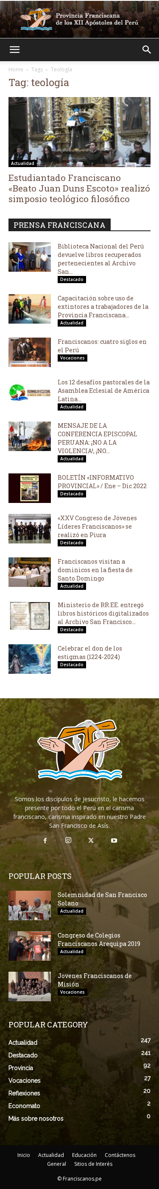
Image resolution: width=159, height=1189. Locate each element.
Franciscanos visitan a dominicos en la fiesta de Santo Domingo (95, 569)
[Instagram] (68, 840)
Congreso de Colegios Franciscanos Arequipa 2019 (99, 939)
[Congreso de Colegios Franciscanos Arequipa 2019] (29, 946)
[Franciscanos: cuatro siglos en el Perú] (29, 352)
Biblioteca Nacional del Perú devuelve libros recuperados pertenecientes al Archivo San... (101, 259)
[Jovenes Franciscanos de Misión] (29, 986)
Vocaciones (72, 358)
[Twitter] (91, 840)
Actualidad (22, 163)
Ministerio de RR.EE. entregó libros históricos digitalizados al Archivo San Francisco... (103, 613)
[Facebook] (45, 840)
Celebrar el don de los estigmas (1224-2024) (90, 652)
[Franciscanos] (79, 19)
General (56, 1163)
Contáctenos (120, 1155)
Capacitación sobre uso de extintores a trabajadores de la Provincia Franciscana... (103, 306)
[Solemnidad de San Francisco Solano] (29, 905)
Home (15, 69)
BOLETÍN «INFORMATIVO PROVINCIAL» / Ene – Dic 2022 (102, 481)
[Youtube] (114, 840)
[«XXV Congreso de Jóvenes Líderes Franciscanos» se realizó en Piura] (29, 528)
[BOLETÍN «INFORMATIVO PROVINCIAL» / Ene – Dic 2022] (29, 488)
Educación (84, 1155)
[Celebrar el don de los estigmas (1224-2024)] (29, 659)
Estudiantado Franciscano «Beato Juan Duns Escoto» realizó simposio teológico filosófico (79, 188)
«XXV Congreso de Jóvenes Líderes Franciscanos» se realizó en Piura (97, 526)
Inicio (23, 1155)
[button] (14, 49)
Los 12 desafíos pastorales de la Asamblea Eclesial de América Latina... (104, 390)
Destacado (72, 279)
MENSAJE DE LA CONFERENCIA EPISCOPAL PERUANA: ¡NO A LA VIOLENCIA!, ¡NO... (97, 438)
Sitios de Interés (93, 1163)
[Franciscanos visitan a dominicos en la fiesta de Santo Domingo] (29, 572)
